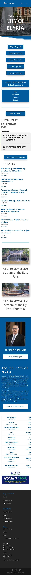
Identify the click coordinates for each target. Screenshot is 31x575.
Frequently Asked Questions (10, 538)
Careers (5, 532)
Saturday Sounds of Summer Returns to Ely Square (13, 210)
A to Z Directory (7, 529)
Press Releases (7, 503)
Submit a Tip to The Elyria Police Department (15, 83)
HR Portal (11, 560)
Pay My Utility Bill (7, 512)
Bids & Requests (7, 518)
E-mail (17, 560)
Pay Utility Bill (15, 47)
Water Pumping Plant (11, 465)
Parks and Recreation (11, 442)
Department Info (15, 53)
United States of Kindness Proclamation (12, 180)
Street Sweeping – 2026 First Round (15, 201)
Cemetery (11, 422)
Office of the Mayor (15, 357)
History (5, 535)
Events (5, 497)
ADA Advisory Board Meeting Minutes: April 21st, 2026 (13, 169)
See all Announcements (15, 157)
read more (3, 175)
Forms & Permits (15, 60)
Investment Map (15, 73)
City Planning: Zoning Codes (15, 95)
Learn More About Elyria (14, 406)
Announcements (7, 500)
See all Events (15, 113)
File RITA (5, 515)
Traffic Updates (16, 66)
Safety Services (11, 447)
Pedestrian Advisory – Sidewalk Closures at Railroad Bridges (14, 191)
